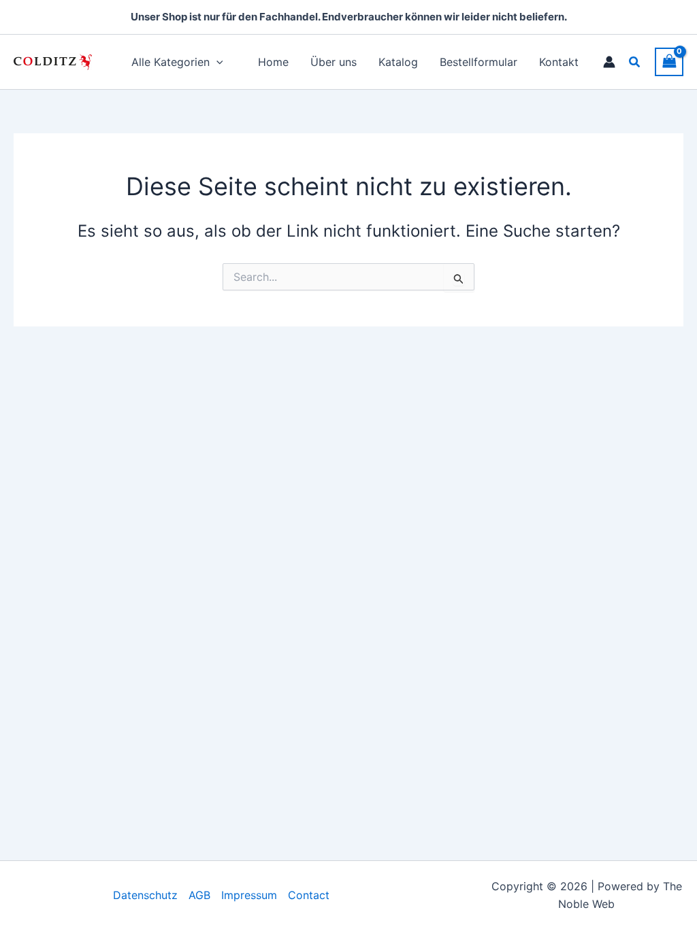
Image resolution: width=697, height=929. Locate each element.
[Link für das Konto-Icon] (609, 62)
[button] (635, 62)
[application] (216, 62)
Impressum (249, 895)
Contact (308, 895)
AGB (199, 895)
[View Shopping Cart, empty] (669, 61)
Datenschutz (145, 895)
